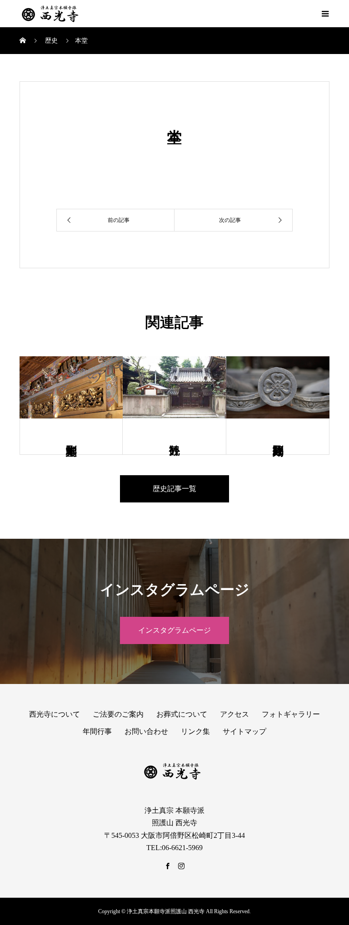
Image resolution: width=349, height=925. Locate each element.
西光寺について (54, 714)
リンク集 (195, 731)
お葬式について (181, 714)
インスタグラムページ (174, 630)
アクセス (234, 714)
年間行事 (97, 731)
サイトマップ (244, 731)
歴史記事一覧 (174, 488)
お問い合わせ (146, 731)
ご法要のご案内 (118, 714)
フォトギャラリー (291, 714)
